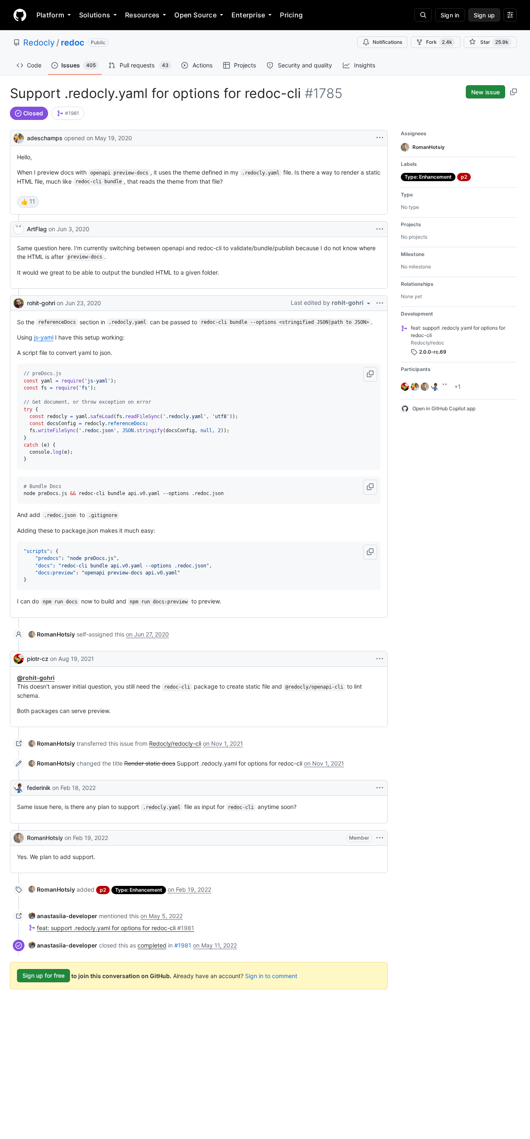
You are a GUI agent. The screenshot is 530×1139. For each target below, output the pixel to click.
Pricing (291, 15)
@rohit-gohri (36, 677)
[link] (68, 113)
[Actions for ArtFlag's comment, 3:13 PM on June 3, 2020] (379, 229)
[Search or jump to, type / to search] (423, 15)
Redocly (39, 43)
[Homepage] (19, 15)
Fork (439, 42)
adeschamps (45, 137)
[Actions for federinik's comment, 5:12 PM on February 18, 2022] (379, 788)
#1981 (182, 945)
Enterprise (248, 15)
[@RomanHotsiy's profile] (19, 838)
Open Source (195, 15)
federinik (39, 787)
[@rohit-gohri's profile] (19, 303)
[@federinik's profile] (19, 788)
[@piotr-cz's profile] (19, 659)
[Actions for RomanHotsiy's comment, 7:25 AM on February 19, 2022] (379, 838)
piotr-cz (37, 658)
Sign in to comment (271, 975)
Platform (50, 15)
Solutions (94, 15)
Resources (142, 15)
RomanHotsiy (45, 837)
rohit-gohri (41, 302)
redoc (72, 43)
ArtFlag (37, 228)
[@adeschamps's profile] (19, 137)
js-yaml (43, 337)
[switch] (28, 202)
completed (151, 945)
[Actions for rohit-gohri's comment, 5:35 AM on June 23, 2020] (379, 303)
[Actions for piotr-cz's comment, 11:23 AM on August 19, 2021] (379, 659)
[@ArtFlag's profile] (19, 229)
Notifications (387, 42)
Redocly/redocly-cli (175, 743)
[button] (370, 374)
